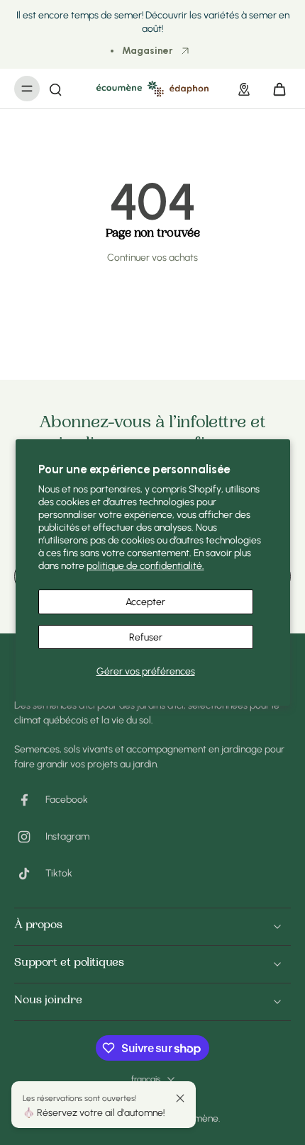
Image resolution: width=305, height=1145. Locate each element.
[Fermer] (180, 1098)
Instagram (67, 836)
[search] (55, 88)
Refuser (145, 637)
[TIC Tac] (29, 873)
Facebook (66, 799)
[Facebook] (29, 800)
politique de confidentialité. (145, 565)
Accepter (145, 601)
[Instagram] (29, 836)
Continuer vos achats (152, 257)
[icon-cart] (275, 88)
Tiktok (58, 873)
